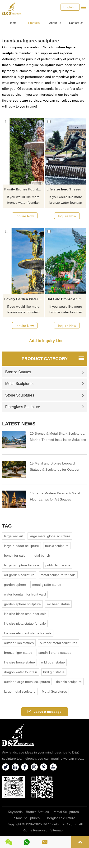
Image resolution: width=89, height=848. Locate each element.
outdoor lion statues (19, 643)
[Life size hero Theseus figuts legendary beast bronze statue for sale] (65, 151)
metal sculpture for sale (58, 575)
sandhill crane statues (54, 652)
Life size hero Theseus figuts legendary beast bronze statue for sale (66, 189)
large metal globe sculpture (49, 536)
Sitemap (56, 830)
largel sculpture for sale (21, 565)
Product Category (45, 358)
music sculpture (57, 546)
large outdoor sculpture (21, 546)
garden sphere (15, 584)
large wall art (13, 536)
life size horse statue (19, 662)
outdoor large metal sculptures (27, 682)
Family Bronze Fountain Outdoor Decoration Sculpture (24, 189)
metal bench (41, 555)
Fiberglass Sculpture (22, 407)
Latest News (18, 423)
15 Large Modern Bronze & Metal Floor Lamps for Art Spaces (55, 496)
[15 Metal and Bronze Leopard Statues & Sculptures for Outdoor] (14, 469)
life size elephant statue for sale (28, 633)
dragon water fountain (20, 672)
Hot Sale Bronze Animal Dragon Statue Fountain (66, 299)
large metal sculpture (20, 691)
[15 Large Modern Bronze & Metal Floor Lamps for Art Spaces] (14, 499)
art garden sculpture (19, 575)
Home (13, 23)
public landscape (57, 565)
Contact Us (76, 23)
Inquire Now (25, 216)
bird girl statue (54, 672)
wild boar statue (53, 662)
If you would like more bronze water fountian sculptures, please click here (23, 200)
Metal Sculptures (19, 384)
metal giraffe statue (46, 584)
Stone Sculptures (19, 395)
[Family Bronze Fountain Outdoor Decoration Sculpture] (23, 151)
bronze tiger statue (18, 652)
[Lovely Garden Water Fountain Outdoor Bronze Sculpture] (23, 261)
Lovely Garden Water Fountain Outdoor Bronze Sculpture (24, 299)
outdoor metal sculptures (58, 643)
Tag (7, 525)
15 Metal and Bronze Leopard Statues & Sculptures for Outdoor (55, 466)
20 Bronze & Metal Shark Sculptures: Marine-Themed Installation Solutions (58, 437)
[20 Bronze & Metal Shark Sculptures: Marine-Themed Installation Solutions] (14, 439)
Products (34, 23)
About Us (55, 23)
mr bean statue (58, 604)
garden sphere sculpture (22, 604)
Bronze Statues (18, 372)
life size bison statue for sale (25, 614)
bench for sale (14, 555)
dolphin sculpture (69, 682)
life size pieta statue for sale (25, 623)
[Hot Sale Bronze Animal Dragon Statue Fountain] (65, 261)
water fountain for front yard (25, 594)
